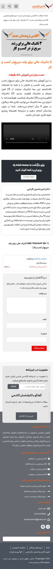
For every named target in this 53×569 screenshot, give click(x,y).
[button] (16, 6)
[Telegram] (43, 527)
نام (45, 319)
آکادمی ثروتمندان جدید (27, 16)
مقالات (40, 16)
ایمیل (44, 333)
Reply (7, 267)
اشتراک (13, 386)
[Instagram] (48, 527)
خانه (46, 16)
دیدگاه (43, 293)
